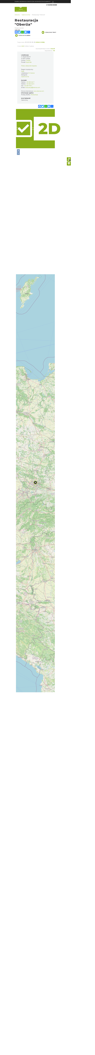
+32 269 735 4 (28, 85)
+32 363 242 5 (30, 84)
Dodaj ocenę (40, 42)
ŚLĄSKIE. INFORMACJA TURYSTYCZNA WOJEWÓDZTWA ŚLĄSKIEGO (32, 1)
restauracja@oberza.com (32, 87)
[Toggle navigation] (52, 2)
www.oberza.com (38, 91)
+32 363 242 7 (30, 82)
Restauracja (34, 94)
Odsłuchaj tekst (50, 32)
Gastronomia (25, 76)
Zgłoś (53, 48)
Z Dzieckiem (51, 5)
